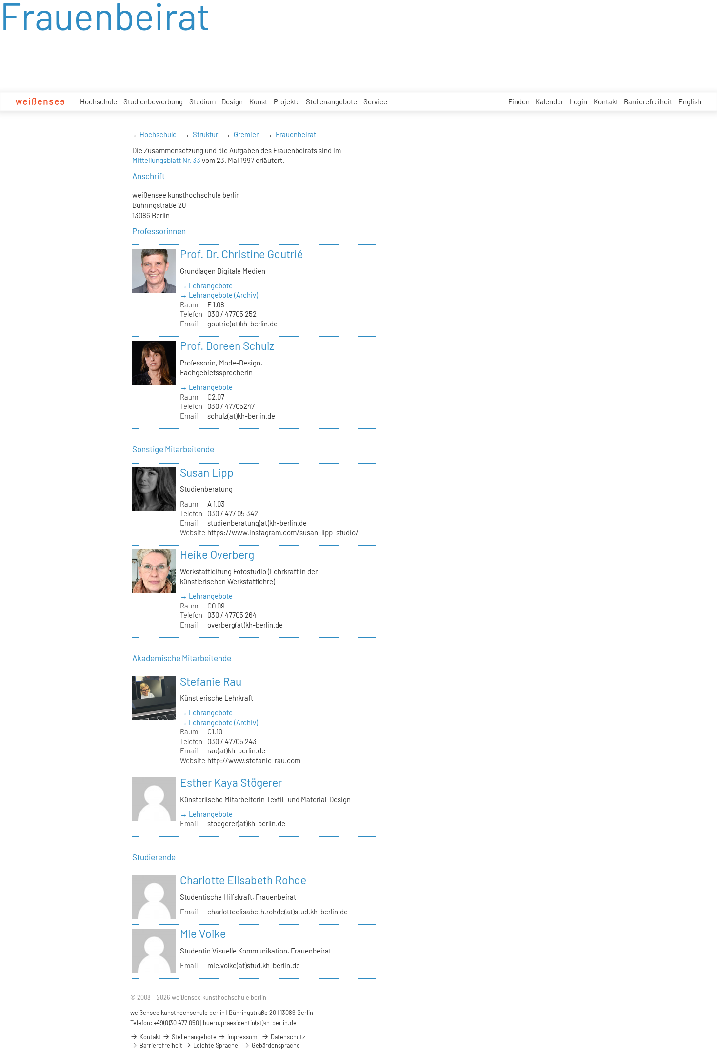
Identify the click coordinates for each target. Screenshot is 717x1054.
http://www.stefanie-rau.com (253, 760)
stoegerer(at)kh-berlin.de (246, 823)
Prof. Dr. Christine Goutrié (241, 254)
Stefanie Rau (210, 681)
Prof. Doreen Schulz (227, 345)
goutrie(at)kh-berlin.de (242, 323)
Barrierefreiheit (648, 101)
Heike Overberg (217, 554)
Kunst (258, 101)
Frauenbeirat (296, 134)
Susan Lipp (207, 472)
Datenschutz (287, 1037)
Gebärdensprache (275, 1045)
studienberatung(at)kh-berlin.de (257, 522)
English (689, 101)
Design (232, 101)
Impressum (241, 1037)
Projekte (287, 101)
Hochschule (98, 101)
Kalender (549, 101)
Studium (202, 101)
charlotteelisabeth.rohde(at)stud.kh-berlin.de (277, 911)
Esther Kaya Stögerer (231, 782)
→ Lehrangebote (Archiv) (219, 294)
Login (578, 101)
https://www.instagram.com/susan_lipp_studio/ (282, 532)
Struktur (205, 134)
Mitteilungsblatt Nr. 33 (166, 160)
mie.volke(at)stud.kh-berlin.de (253, 965)
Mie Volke (203, 933)
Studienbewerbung (153, 101)
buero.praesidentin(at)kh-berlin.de (250, 1023)
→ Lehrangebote (206, 285)
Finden (519, 101)
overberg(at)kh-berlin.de (245, 624)
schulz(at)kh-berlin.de (241, 415)
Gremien (247, 134)
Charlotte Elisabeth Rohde (243, 880)
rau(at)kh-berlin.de (236, 750)
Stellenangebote (331, 101)
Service (375, 101)
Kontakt (606, 101)
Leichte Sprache (215, 1045)
